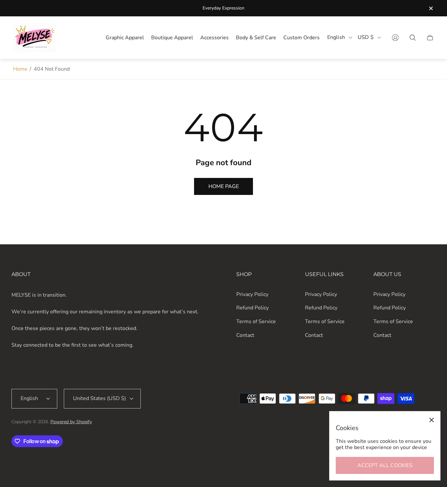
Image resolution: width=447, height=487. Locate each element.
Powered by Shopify (71, 422)
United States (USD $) (99, 398)
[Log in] (395, 37)
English (336, 37)
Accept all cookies (385, 465)
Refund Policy (252, 307)
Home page (223, 186)
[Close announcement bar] (431, 8)
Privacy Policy (252, 294)
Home (20, 69)
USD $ (366, 37)
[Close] (431, 420)
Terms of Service (256, 321)
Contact (245, 335)
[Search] (412, 37)
